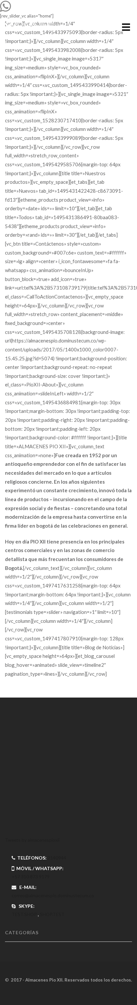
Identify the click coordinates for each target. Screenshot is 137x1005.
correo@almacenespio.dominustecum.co (53, 895)
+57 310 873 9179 (31, 876)
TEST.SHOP (24, 914)
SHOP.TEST (52, 914)
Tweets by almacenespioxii (32, 840)
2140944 (57, 858)
